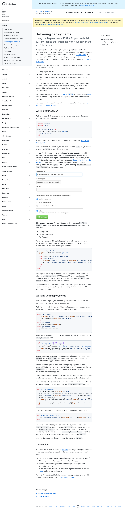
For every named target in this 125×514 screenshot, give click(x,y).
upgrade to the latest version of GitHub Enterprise (91, 22)
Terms (50, 506)
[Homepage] (78, 506)
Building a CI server (10, 54)
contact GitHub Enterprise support (52, 24)
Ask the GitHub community (47, 493)
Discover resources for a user (13, 38)
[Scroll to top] (121, 510)
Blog (114, 506)
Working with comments (11, 48)
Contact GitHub (85, 506)
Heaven (65, 450)
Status (68, 506)
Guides (48, 11)
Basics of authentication (11, 32)
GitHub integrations (67, 477)
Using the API (8, 29)
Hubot (41, 471)
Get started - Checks (10, 63)
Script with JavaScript (11, 35)
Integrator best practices (12, 57)
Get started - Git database (12, 60)
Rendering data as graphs (12, 45)
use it (89, 94)
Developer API (101, 506)
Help (73, 506)
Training (109, 506)
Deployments (81, 54)
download (67, 94)
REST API (3, 13)
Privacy (56, 506)
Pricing (93, 506)
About (119, 506)
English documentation (87, 5)
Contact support (43, 496)
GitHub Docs (11, 4)
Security (62, 506)
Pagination (7, 51)
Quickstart (5, 17)
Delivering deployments (12, 42)
